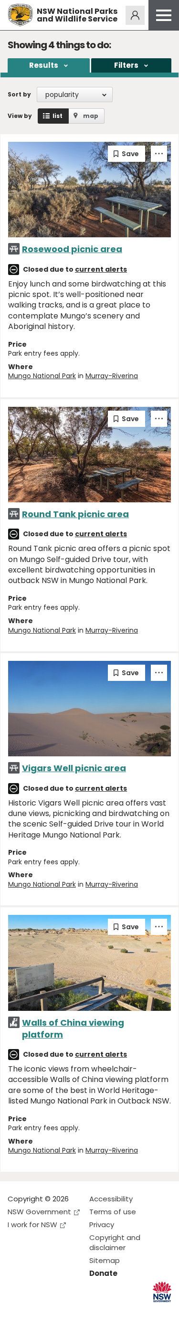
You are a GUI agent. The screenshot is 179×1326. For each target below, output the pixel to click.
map (90, 116)
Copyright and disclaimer (114, 1242)
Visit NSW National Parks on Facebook (16, 1311)
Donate (103, 1273)
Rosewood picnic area (72, 249)
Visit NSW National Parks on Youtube (57, 1311)
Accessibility (111, 1199)
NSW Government (39, 1212)
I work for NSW (32, 1225)
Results (43, 65)
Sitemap (104, 1260)
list (58, 116)
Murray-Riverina (111, 376)
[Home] (20, 15)
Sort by (19, 94)
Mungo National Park (42, 376)
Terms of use (112, 1212)
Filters (126, 65)
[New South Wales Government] (162, 1292)
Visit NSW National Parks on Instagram (37, 1311)
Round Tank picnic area (75, 514)
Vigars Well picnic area (74, 768)
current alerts (101, 269)
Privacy (101, 1225)
